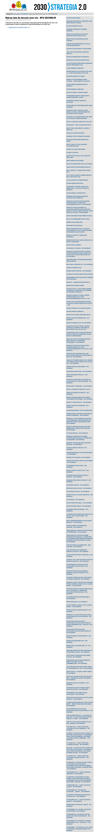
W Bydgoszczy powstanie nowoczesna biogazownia (80, 274)
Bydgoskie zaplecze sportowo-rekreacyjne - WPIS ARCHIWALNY (80, 495)
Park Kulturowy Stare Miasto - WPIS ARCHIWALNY (79, 503)
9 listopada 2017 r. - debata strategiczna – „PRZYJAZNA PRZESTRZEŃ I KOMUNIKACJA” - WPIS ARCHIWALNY (78, 728)
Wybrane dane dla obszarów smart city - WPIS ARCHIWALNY (79, 646)
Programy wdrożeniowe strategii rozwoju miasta (80, 410)
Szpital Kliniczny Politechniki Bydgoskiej (77, 180)
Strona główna (16, 14)
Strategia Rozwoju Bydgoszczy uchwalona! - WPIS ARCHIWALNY (80, 555)
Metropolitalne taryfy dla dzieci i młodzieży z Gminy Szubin (79, 156)
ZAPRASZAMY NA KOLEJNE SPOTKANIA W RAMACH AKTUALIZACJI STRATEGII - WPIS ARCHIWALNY (78, 688)
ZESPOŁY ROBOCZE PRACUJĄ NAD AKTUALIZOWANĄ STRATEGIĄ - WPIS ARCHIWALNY (78, 656)
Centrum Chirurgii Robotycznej (75, 183)
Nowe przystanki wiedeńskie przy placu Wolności (79, 164)
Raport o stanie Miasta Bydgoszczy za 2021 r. (78, 389)
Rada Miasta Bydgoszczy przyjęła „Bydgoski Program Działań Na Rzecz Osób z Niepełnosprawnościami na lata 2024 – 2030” (78, 296)
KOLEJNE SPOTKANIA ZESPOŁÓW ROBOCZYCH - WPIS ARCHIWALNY (79, 636)
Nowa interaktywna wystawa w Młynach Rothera (79, 215)
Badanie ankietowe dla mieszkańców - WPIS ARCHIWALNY (78, 367)
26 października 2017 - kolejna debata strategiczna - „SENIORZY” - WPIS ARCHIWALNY (78, 790)
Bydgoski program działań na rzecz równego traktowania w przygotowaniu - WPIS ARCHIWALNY (79, 398)
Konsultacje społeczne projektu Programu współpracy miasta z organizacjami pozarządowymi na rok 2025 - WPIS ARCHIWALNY (79, 202)
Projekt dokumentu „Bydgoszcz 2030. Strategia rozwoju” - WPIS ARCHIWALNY (79, 605)
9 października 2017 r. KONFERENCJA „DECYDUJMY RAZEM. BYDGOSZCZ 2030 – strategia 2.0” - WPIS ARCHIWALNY (79, 822)
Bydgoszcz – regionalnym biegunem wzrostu (78, 282)
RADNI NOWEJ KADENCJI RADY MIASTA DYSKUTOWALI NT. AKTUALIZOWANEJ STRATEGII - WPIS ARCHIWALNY (79, 651)
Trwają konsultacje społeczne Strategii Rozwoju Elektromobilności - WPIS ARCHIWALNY (79, 531)
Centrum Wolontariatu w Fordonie (76, 76)
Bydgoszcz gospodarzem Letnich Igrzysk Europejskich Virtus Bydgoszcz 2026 (77, 34)
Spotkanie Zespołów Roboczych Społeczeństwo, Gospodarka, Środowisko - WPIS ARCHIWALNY (79, 578)
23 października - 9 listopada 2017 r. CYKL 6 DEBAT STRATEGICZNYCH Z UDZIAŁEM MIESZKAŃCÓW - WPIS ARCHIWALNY (80, 828)
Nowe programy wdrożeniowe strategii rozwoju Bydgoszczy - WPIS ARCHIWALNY (79, 521)
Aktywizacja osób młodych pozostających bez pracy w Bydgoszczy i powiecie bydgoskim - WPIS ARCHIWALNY (79, 381)
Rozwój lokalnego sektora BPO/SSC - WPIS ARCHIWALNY (78, 471)
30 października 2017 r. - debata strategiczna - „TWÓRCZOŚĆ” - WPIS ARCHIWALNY (79, 772)
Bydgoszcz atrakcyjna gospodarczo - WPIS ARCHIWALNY (78, 393)
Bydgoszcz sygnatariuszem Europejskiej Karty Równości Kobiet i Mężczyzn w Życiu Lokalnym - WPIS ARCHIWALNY (79, 428)
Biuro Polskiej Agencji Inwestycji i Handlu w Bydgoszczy (78, 129)
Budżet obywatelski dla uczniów (75, 160)
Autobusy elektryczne (72, 152)
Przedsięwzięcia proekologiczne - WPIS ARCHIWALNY (77, 466)
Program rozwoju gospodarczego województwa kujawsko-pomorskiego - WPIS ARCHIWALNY (79, 414)
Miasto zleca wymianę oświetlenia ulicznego (78, 219)
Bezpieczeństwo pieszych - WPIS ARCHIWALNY (78, 491)
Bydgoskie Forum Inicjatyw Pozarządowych (78, 57)
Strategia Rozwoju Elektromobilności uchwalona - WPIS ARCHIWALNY (77, 526)
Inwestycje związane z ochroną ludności (77, 92)
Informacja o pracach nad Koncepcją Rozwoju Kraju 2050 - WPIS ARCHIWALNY (79, 443)
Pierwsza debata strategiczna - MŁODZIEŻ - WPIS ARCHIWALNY (79, 805)
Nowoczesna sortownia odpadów (75, 285)
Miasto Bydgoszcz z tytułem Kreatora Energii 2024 (78, 171)
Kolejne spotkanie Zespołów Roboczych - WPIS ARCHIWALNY (79, 610)
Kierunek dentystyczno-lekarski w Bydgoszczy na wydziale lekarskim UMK (79, 240)
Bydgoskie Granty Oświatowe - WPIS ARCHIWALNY (79, 271)
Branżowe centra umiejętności (74, 222)
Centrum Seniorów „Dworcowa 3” (75, 311)
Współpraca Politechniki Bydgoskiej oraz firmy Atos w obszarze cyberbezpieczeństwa (79, 117)
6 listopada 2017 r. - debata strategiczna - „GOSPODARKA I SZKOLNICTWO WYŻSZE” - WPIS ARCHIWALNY (78, 757)
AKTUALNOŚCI (24, 14)
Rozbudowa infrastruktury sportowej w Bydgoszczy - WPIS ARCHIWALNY (77, 476)
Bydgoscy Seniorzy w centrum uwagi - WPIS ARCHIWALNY (78, 406)
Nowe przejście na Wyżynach (74, 245)
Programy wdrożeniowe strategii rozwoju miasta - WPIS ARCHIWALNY (80, 453)
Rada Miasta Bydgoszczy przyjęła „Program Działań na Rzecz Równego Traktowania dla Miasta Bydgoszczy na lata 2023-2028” (78, 327)
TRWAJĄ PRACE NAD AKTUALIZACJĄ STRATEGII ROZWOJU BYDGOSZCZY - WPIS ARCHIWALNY (80, 698)
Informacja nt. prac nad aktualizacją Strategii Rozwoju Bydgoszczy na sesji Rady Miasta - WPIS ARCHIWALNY (79, 616)
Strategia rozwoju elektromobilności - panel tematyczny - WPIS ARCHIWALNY (79, 545)
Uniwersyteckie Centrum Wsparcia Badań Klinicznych (77, 39)
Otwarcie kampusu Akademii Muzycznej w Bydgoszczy (77, 85)
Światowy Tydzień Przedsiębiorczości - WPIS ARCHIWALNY (78, 318)
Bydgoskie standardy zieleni (74, 267)
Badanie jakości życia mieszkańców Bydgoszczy (79, 167)
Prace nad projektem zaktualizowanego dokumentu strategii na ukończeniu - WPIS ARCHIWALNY (78, 572)
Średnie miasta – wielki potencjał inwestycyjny (79, 125)
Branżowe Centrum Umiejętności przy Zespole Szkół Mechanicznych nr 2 (78, 44)
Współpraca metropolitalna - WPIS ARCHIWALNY (79, 371)
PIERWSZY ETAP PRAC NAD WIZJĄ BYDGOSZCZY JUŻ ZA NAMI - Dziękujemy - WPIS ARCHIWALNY (79, 722)
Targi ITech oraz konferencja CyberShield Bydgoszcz (78, 52)
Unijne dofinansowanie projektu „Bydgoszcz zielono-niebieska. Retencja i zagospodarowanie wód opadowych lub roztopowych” (79, 230)
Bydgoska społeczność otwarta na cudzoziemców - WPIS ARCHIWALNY (80, 461)
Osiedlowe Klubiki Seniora (73, 18)
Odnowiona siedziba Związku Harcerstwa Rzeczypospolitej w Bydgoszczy (77, 197)
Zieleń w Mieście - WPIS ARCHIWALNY (75, 499)
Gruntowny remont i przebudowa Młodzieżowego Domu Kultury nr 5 (79, 260)
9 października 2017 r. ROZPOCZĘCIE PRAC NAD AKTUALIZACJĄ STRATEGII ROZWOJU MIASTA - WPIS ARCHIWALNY (78, 815)
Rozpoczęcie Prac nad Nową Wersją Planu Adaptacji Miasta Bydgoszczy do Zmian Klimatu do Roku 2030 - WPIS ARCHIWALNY (79, 355)
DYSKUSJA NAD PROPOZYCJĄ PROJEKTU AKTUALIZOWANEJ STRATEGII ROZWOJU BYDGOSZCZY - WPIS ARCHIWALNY (79, 630)
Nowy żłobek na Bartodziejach (74, 225)
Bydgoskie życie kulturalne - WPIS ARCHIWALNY (78, 457)
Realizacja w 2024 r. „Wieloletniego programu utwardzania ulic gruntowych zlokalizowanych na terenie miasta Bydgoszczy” (79, 290)
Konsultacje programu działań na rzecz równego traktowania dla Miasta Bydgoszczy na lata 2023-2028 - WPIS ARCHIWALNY (80, 361)
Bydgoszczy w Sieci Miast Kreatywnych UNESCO (78, 314)
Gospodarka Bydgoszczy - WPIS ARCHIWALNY (78, 485)
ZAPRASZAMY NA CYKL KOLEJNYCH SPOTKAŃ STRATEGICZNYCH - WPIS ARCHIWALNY (77, 693)
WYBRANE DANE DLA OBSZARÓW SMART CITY (19, 27)
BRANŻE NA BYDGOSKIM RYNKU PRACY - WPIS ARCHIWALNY (77, 641)
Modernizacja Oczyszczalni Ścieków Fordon (78, 60)
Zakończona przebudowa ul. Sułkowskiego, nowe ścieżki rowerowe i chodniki (79, 21)
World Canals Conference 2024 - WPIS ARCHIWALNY (80, 264)
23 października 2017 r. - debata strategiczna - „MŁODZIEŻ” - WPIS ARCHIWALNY (79, 800)
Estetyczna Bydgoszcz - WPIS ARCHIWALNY (77, 433)
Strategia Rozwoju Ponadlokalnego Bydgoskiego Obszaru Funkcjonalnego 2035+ (79, 64)
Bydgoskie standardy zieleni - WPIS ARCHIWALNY (79, 323)
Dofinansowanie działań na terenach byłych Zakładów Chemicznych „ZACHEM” (78, 96)
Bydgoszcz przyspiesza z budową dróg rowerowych (77, 236)
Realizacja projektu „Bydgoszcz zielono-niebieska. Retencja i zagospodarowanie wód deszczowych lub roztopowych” (78, 111)
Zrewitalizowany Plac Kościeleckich (76, 193)
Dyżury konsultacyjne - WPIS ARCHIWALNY (77, 602)
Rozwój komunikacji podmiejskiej (75, 68)
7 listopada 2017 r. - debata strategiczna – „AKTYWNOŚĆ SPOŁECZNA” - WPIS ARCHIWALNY (78, 743)
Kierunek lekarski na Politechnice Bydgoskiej (78, 308)
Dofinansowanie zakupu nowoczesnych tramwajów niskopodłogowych (80, 278)
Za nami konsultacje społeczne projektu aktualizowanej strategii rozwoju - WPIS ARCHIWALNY (77, 566)
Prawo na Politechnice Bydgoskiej (76, 133)
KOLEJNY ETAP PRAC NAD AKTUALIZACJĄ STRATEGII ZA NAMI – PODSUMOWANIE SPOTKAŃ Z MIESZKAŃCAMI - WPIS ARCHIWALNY (79, 678)
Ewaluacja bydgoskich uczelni (74, 26)
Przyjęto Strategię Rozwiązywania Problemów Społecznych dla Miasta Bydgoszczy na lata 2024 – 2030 (79, 303)
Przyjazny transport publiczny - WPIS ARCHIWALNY (77, 448)
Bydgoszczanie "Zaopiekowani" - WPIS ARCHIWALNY (79, 386)
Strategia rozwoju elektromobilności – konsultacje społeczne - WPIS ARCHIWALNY (77, 550)
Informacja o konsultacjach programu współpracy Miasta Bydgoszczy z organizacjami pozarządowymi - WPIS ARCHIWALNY (79, 437)
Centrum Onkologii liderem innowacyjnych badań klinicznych (79, 106)
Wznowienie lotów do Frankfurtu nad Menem (78, 136)
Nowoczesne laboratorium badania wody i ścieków (77, 140)
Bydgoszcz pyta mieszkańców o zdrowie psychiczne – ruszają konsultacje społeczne (78, 80)
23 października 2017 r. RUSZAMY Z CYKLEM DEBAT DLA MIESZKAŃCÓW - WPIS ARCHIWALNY (79, 810)
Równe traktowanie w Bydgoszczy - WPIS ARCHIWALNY (77, 375)
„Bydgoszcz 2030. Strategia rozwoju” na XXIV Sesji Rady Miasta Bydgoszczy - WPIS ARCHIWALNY (80, 560)
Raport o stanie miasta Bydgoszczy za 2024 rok (79, 121)
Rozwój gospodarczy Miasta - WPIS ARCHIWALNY (79, 506)
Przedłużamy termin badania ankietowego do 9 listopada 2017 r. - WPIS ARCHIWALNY (79, 795)
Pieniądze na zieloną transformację (76, 149)
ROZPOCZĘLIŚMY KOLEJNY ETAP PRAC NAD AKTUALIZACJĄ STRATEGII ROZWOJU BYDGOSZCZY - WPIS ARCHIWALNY (80, 710)
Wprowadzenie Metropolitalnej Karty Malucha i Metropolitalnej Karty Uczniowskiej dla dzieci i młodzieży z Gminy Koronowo (79, 334)
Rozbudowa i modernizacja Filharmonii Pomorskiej (77, 30)
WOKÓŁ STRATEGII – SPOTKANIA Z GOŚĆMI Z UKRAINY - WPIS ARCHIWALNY (79, 672)
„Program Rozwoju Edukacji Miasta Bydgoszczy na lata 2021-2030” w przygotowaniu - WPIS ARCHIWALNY (80, 515)
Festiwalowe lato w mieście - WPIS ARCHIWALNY (79, 248)
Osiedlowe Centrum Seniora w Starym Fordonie (79, 48)
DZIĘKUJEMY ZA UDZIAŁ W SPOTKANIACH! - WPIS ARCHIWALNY (78, 683)
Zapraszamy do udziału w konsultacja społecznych (76, 101)
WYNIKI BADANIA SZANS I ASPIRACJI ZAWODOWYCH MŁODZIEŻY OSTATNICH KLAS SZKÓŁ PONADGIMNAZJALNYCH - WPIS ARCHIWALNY (78, 661)
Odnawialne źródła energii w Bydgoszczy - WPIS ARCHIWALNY (79, 481)
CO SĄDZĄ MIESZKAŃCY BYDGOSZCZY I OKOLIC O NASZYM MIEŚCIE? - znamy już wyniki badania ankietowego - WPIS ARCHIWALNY (80, 703)
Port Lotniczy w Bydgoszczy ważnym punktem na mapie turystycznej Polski (79, 176)
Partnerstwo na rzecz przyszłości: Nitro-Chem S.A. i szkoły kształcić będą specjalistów (79, 72)
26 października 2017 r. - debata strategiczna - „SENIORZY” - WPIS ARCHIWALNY (79, 785)
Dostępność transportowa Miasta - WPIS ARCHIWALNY (77, 510)
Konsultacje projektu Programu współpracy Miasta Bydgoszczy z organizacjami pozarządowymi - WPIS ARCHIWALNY (78, 340)
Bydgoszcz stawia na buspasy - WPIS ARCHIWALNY (79, 402)
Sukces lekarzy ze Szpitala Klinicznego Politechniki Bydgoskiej (77, 145)
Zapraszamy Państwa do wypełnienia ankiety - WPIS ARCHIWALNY (78, 597)
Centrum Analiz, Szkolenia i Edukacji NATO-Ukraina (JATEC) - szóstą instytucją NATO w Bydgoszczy (78, 188)
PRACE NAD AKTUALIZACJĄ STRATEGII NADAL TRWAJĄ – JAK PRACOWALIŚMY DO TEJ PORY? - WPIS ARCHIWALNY (79, 667)
